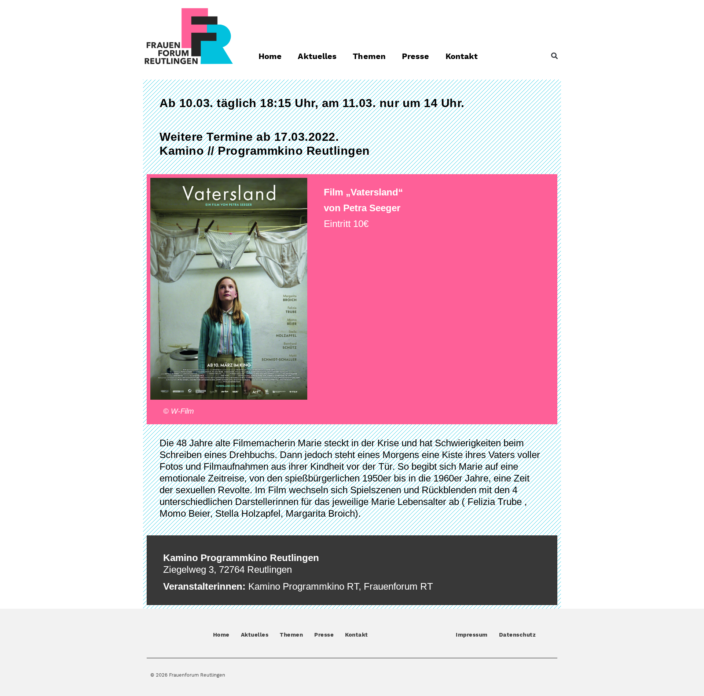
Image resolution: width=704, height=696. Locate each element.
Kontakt (461, 56)
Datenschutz (517, 635)
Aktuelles (317, 56)
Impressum (472, 635)
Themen (369, 56)
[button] (554, 55)
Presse (415, 56)
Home (270, 56)
